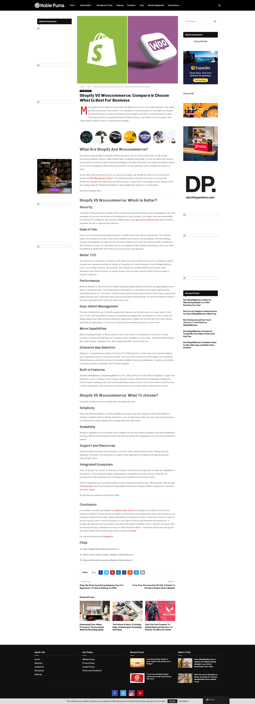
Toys (141, 5)
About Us (38, 663)
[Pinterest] (140, 693)
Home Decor (173, 5)
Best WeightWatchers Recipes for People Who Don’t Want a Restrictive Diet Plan (199, 333)
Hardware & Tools (104, 5)
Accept (172, 701)
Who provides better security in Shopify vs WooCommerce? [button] (108, 560)
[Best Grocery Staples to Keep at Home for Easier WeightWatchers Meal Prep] (185, 678)
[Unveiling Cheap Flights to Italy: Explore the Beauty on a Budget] (137, 663)
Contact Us (39, 667)
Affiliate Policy (88, 659)
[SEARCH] (215, 21)
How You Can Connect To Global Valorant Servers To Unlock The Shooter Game (159, 627)
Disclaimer (39, 671)
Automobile (85, 5)
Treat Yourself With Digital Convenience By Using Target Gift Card (158, 676)
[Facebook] (115, 693)
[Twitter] (123, 693)
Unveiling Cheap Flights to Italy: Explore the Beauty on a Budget (158, 661)
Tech (72, 5)
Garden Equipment (156, 5)
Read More (183, 701)
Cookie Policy (88, 667)
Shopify (133, 531)
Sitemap (38, 674)
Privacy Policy (88, 663)
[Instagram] (132, 693)
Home (37, 659)
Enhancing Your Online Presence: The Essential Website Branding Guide (92, 627)
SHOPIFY (88, 91)
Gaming (119, 5)
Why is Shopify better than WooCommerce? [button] (101, 549)
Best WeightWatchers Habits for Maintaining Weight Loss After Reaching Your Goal (197, 302)
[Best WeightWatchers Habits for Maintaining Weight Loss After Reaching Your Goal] (185, 663)
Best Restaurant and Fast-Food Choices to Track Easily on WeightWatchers (197, 322)
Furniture (131, 5)
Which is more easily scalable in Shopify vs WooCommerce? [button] (108, 555)
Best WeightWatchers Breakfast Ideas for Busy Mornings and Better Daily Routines (199, 345)
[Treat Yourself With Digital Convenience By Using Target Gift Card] (137, 678)
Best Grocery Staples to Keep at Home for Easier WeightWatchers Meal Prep (206, 678)
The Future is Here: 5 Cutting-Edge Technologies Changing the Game (127, 627)
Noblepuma (108, 536)
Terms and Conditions (92, 671)
